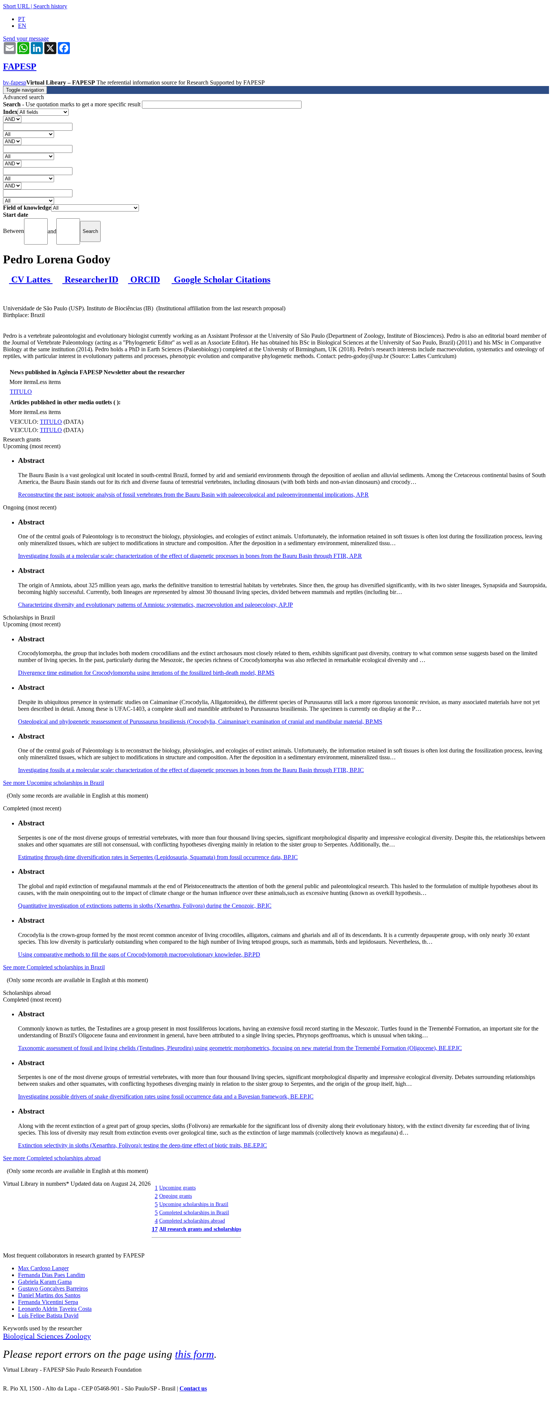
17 (155, 1229)
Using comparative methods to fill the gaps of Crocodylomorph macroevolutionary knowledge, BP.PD (139, 954)
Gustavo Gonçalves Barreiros (53, 1288)
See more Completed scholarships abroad (52, 1158)
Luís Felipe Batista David (48, 1315)
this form (194, 1354)
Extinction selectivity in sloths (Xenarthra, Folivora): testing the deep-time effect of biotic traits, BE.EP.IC (142, 1145)
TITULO (21, 391)
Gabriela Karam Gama (45, 1282)
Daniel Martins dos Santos (49, 1295)
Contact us (193, 1388)
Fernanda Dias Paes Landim (51, 1275)
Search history (50, 6)
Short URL (16, 6)
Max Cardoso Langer (43, 1268)
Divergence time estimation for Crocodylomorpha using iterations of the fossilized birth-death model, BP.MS (146, 673)
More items (22, 382)
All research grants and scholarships (200, 1229)
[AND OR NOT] (12, 119)
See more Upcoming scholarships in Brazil (53, 783)
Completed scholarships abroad (192, 1221)
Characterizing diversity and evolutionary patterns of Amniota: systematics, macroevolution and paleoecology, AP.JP (155, 605)
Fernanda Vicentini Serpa (48, 1302)
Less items (48, 382)
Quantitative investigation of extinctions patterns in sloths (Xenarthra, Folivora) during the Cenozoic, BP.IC (144, 905)
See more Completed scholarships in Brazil (54, 967)
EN (22, 26)
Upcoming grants (177, 1188)
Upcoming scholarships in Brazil (193, 1204)
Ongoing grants (175, 1196)
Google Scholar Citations (221, 279)
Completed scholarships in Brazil (194, 1212)
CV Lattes (31, 279)
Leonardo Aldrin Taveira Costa (55, 1309)
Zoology (78, 1336)
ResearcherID (90, 279)
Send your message (26, 38)
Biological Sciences (34, 1336)
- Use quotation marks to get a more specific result (72, 104)
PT (21, 19)
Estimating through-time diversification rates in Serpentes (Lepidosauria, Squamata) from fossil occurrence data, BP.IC (158, 857)
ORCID (144, 279)
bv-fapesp (14, 82)
